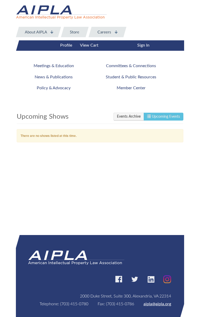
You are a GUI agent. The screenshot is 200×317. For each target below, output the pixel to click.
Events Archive (129, 116)
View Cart (89, 45)
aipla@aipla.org (157, 304)
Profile (66, 45)
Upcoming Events (165, 116)
